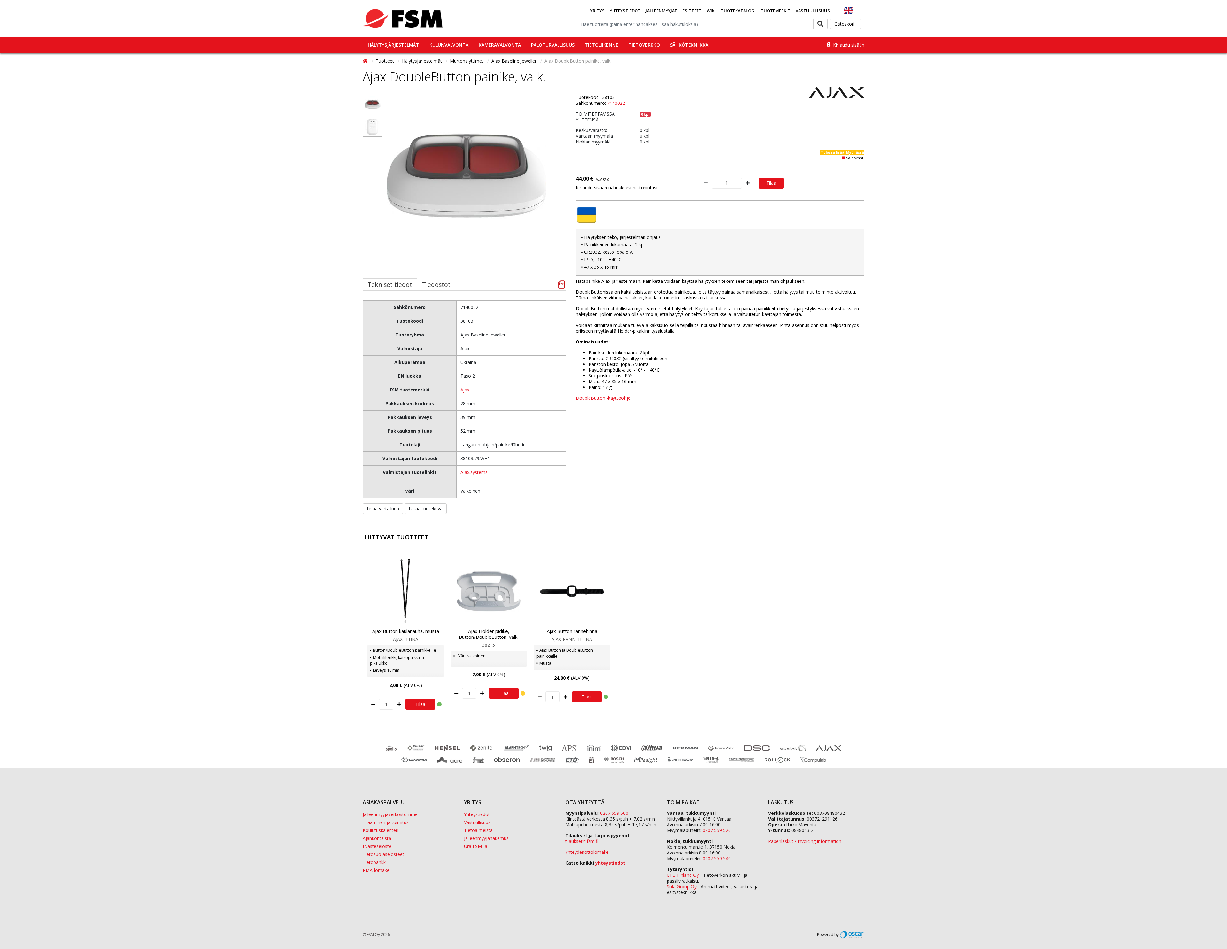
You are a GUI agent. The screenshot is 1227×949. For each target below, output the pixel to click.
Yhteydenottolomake (587, 852)
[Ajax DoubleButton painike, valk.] (372, 104)
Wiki (711, 10)
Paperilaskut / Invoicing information (804, 841)
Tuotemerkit (776, 10)
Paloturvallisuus (553, 45)
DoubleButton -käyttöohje (603, 398)
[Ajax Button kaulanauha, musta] (405, 591)
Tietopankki (375, 862)
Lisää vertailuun (383, 508)
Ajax (464, 390)
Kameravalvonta (500, 45)
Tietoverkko (644, 45)
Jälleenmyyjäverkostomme (390, 814)
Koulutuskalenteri (380, 830)
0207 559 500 (614, 813)
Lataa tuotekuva (426, 508)
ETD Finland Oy (683, 875)
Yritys (597, 10)
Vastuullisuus (813, 10)
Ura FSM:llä (475, 846)
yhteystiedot (610, 863)
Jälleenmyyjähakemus (486, 838)
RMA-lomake (376, 870)
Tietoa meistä (478, 830)
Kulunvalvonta (448, 45)
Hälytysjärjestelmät (393, 45)
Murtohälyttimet (467, 61)
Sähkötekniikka (689, 45)
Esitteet (692, 10)
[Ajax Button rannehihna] (572, 591)
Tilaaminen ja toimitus (386, 822)
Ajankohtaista (377, 838)
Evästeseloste (377, 846)
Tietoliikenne (601, 45)
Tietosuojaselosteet (383, 854)
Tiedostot (436, 284)
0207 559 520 (717, 830)
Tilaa (771, 183)
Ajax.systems (474, 472)
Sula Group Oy (682, 886)
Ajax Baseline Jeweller (514, 61)
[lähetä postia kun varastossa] (843, 157)
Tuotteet (385, 61)
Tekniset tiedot (389, 284)
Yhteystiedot (625, 10)
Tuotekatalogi (738, 10)
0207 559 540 (717, 858)
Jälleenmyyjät (661, 10)
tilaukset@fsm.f (581, 841)
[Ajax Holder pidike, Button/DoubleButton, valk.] (489, 591)
